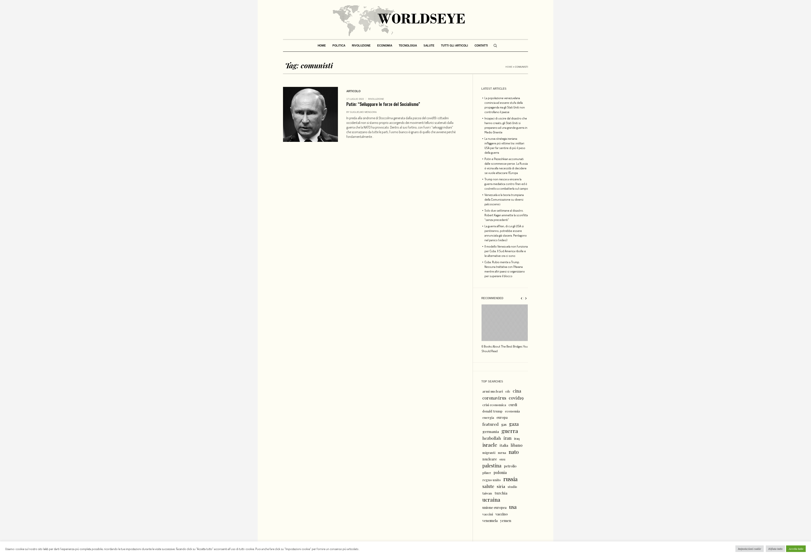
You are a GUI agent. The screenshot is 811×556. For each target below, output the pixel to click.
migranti (488, 453)
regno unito (491, 480)
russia (510, 479)
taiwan (487, 493)
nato (514, 452)
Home (508, 67)
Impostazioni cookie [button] (749, 549)
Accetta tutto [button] (796, 549)
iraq (517, 438)
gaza (514, 424)
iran (507, 438)
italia (504, 445)
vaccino (501, 513)
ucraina (491, 499)
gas (503, 424)
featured (490, 424)
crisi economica (494, 405)
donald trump (492, 411)
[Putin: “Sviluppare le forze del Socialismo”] (310, 114)
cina (517, 391)
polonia (500, 472)
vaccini (487, 514)
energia (488, 417)
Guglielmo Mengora (363, 112)
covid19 (516, 398)
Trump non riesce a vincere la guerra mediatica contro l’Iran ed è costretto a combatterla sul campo (506, 183)
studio (512, 487)
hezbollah (491, 438)
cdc (507, 391)
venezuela (490, 520)
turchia (501, 492)
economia (512, 411)
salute (488, 486)
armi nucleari (492, 391)
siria (501, 486)
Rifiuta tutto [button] (775, 549)
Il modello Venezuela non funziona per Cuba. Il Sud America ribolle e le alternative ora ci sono (506, 251)
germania (490, 431)
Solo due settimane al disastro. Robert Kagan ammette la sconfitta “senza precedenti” (506, 215)
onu (502, 459)
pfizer (486, 473)
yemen (505, 520)
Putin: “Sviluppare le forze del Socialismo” (383, 104)
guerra (509, 431)
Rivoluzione (376, 99)
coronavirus (494, 398)
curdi (513, 404)
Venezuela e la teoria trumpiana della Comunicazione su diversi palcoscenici (504, 199)
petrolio (510, 466)
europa (502, 417)
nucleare (489, 458)
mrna (502, 452)
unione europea (494, 507)
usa (513, 507)
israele (489, 445)
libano (517, 445)
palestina (491, 465)
